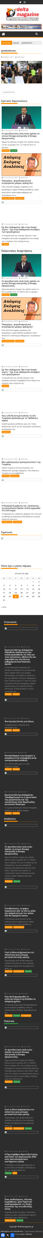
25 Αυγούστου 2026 (10, 130)
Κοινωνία (16, 694)
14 (27, 589)
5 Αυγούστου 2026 (13, 647)
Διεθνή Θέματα (19, 927)
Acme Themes (26, 1234)
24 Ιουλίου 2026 (12, 1196)
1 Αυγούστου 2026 (13, 718)
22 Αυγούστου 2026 (13, 905)
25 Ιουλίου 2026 (12, 1151)
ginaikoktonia (9, 92)
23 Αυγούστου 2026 (10, 413)
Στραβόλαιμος (7, 522)
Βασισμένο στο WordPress (12, 1231)
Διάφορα (5, 244)
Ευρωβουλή (6, 432)
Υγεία (14, 1173)
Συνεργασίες (20, 198)
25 (10, 596)
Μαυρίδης (5, 476)
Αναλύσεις (5, 150)
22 (33, 593)
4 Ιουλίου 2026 (11, 753)
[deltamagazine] (3, 34)
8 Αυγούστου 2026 (13, 949)
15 (33, 589)
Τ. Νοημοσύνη (26, 1015)
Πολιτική (14, 150)
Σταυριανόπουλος (8, 198)
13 (21, 589)
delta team (20, 57)
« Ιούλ (3, 607)
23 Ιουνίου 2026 (12, 994)
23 (39, 593)
